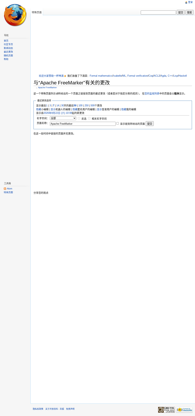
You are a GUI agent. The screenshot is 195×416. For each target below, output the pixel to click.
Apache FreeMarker (47, 87)
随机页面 (8, 55)
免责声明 (70, 409)
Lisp (175, 75)
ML (124, 75)
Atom (9, 188)
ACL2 (157, 75)
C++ (170, 75)
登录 (190, 2)
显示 (53, 109)
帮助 (6, 59)
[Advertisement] (114, 45)
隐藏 (38, 109)
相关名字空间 (99, 118)
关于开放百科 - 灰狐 (54, 409)
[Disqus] (113, 245)
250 (87, 105)
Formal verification (137, 75)
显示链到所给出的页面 (132, 123)
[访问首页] (15, 15)
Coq (151, 75)
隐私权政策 (38, 409)
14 (57, 105)
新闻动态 (8, 48)
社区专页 (8, 44)
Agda (163, 75)
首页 (6, 40)
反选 (84, 118)
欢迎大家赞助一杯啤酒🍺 (53, 75)
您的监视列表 (152, 93)
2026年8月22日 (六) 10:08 (58, 112)
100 (80, 105)
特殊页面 (37, 12)
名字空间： (43, 118)
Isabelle (117, 75)
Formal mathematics (101, 75)
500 (93, 105)
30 (62, 105)
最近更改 (8, 51)
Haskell (183, 75)
